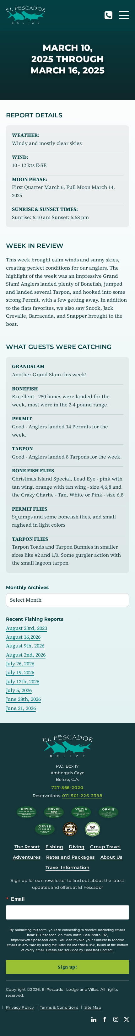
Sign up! (67, 967)
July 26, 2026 (20, 663)
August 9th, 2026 (25, 645)
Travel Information (67, 867)
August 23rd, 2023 (26, 628)
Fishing (54, 847)
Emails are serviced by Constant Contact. (80, 949)
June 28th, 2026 (23, 698)
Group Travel (105, 847)
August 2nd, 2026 (26, 654)
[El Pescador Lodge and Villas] (25, 15)
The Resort (27, 847)
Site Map (92, 1007)
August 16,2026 (23, 636)
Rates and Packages (70, 857)
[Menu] (124, 15)
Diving (76, 847)
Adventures (26, 857)
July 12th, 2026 (22, 681)
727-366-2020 (108, 15)
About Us (111, 857)
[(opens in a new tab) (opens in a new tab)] (92, 829)
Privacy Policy (20, 1007)
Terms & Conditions (59, 1007)
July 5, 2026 (19, 690)
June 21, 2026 (21, 708)
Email (18, 898)
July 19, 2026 (20, 672)
